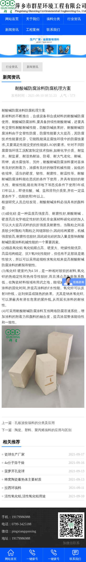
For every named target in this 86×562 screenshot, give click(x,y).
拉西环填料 (13, 488)
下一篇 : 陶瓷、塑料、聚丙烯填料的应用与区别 (36, 430)
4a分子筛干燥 (14, 463)
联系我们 (53, 30)
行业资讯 (74, 19)
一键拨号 (32, 559)
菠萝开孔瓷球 (15, 471)
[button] (36, 53)
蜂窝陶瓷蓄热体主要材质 (23, 479)
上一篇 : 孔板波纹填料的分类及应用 (28, 423)
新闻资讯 (12, 30)
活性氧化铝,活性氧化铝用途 (25, 496)
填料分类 (53, 19)
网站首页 (12, 19)
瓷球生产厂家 (15, 454)
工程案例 (32, 30)
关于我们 (32, 19)
